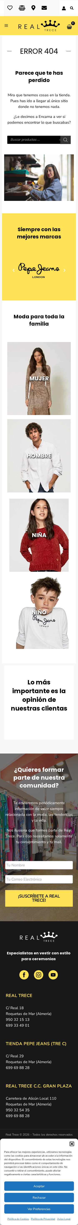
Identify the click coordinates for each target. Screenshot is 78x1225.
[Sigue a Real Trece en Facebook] (24, 977)
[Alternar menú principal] (7, 25)
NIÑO (39, 612)
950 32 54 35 (18, 1110)
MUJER (39, 378)
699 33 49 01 (18, 1025)
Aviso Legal (64, 1219)
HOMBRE (39, 455)
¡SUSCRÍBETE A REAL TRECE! (39, 898)
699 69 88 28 (18, 1067)
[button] (72, 1144)
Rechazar (39, 1198)
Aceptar (39, 1186)
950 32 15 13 (18, 1019)
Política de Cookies (18, 1219)
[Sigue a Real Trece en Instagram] (39, 977)
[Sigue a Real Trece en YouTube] (53, 977)
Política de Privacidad (43, 1219)
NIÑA (39, 535)
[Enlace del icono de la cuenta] (64, 8)
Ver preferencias (39, 1209)
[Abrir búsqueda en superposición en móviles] (39, 140)
